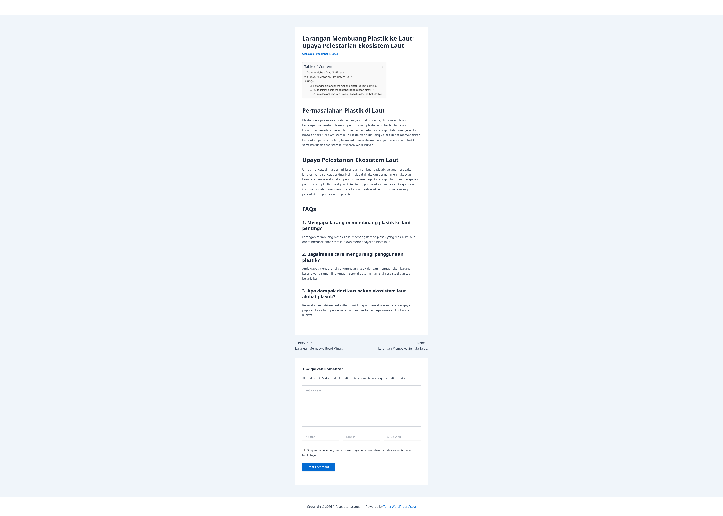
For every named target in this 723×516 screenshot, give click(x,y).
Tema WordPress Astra (399, 507)
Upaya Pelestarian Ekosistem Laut (329, 77)
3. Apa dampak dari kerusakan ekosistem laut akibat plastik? (347, 93)
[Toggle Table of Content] (378, 67)
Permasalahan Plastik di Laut (325, 72)
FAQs (310, 81)
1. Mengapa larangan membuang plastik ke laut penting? (345, 85)
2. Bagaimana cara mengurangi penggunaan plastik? (343, 89)
